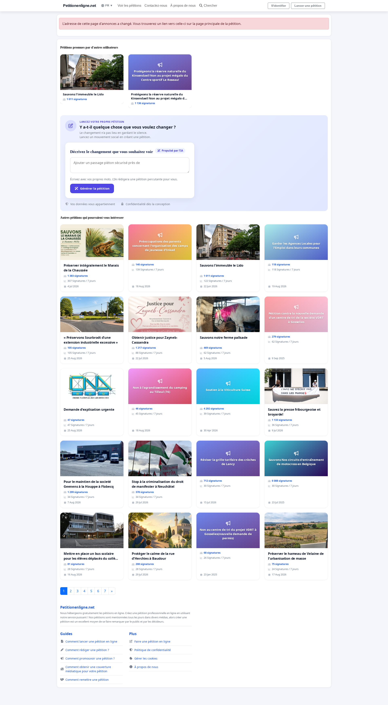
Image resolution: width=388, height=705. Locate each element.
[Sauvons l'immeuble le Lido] (91, 79)
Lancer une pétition (308, 5)
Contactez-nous (155, 5)
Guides (66, 633)
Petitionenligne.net (79, 5)
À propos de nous (183, 5)
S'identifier (278, 5)
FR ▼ (109, 5)
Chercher (210, 5)
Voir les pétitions (129, 5)
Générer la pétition (95, 188)
